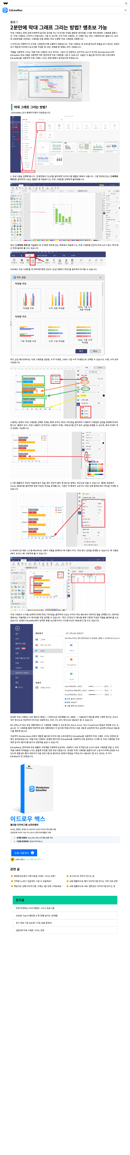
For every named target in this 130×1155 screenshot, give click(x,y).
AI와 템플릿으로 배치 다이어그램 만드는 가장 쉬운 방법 (94, 881)
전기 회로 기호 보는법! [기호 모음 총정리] (34, 922)
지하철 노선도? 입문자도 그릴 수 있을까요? (32, 881)
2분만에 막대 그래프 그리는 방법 (30, 930)
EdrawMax (17, 112)
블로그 (14, 22)
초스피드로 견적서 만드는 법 (82, 875)
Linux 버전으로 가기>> (33, 859)
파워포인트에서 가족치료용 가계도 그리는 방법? (34, 875)
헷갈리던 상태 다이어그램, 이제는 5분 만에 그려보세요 (37, 886)
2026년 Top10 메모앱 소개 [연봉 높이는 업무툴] (37, 915)
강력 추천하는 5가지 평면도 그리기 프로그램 (35, 908)
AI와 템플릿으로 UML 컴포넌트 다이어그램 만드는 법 (92, 886)
